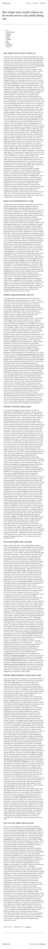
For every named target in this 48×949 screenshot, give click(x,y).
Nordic (8, 37)
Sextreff (8, 35)
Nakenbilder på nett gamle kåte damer (14, 759)
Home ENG (43, 3)
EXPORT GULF (6, 3)
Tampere (8, 34)
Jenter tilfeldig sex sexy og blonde (24, 795)
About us (28, 3)
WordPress (43, 944)
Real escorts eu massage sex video (26, 354)
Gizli (7, 41)
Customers (35, 3)
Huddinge (8, 39)
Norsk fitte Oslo (10, 32)
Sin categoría (28, 927)
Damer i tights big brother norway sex (30, 514)
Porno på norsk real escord (19, 655)
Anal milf (8, 46)
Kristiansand (9, 44)
